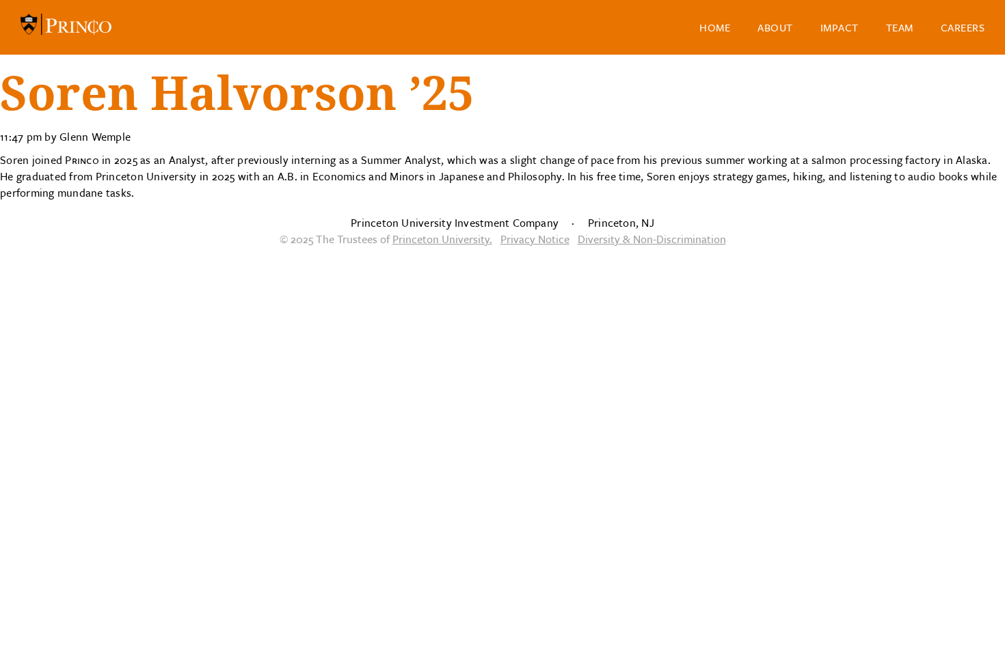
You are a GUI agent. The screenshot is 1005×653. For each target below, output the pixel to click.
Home (714, 27)
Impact (839, 27)
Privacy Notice (535, 239)
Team (899, 27)
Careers (963, 27)
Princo (66, 27)
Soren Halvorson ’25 (237, 94)
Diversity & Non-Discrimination (652, 239)
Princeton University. (442, 239)
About (775, 27)
